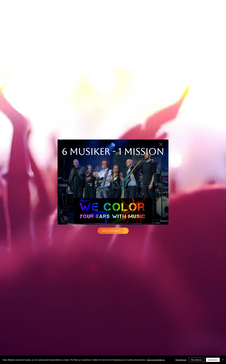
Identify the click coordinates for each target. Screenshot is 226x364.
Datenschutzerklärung (156, 360)
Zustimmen (212, 360)
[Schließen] (222, 360)
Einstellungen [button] (181, 360)
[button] (161, 144)
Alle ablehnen (196, 360)
